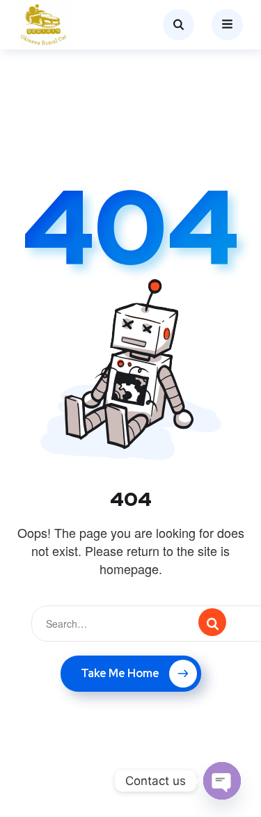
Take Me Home (120, 673)
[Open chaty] (222, 781)
